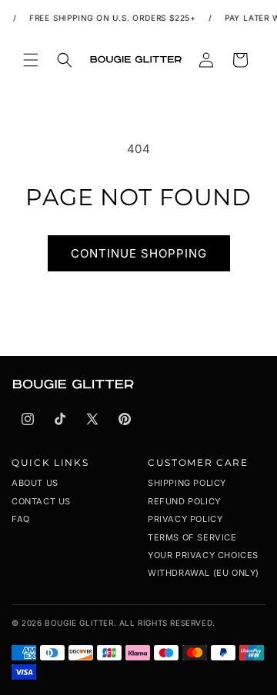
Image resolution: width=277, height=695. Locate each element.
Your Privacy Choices (203, 555)
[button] (31, 60)
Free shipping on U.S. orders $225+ (109, 17)
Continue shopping (139, 253)
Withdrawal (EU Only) (203, 572)
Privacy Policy (185, 519)
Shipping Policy (187, 482)
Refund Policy (184, 501)
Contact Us (41, 501)
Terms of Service (192, 537)
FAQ (21, 519)
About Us (35, 482)
